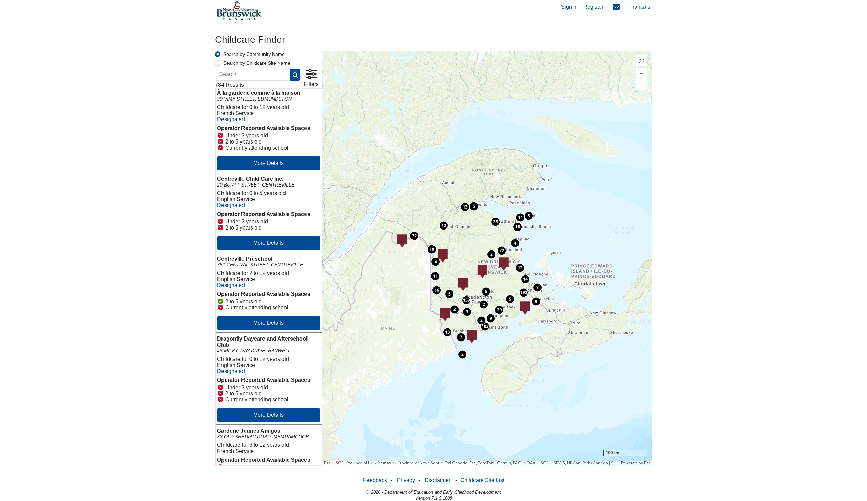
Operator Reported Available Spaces (263, 128)
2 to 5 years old (243, 142)
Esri (647, 463)
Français (639, 7)
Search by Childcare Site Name (256, 63)
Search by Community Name (254, 54)
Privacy (406, 480)
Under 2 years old (246, 135)
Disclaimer (437, 480)
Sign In (569, 7)
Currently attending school (256, 148)
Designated (231, 119)
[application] (487, 258)
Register (593, 7)
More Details (268, 163)
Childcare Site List (482, 480)
